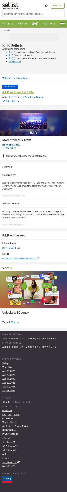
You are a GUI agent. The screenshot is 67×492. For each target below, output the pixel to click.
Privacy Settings (10, 434)
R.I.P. (11, 52)
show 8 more (15, 61)
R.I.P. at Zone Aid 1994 (18, 92)
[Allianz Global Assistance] (7, 479)
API (4, 454)
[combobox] (33, 13)
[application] (33, 289)
